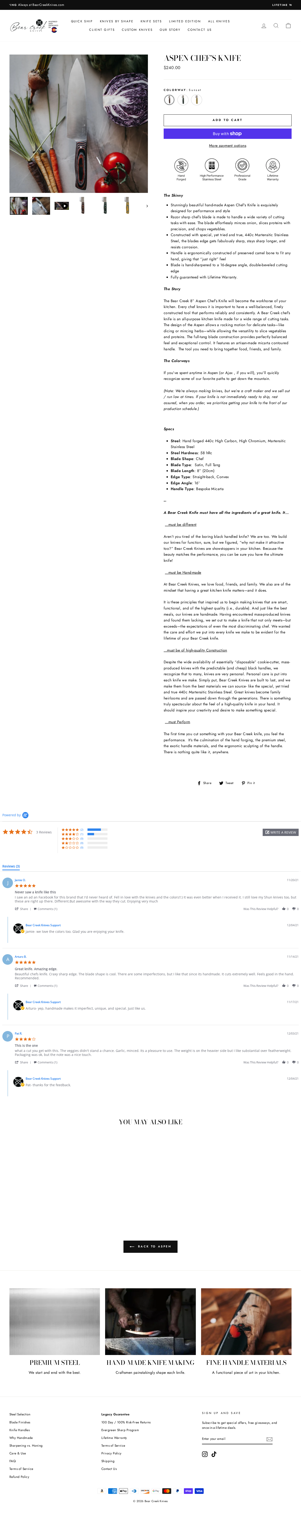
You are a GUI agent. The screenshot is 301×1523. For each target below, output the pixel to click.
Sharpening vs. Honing (26, 1445)
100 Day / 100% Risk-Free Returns (126, 1422)
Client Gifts (102, 29)
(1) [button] (81, 834)
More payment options (227, 145)
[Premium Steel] (54, 1321)
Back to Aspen (153, 1246)
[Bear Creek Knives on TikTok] (214, 1454)
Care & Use (17, 1453)
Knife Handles (19, 1430)
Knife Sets (151, 21)
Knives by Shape (117, 21)
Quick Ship (82, 21)
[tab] (11, 867)
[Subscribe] (269, 1439)
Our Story (170, 29)
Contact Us (200, 29)
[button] (281, 832)
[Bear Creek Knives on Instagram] (205, 1454)
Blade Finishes (19, 1422)
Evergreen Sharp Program (120, 1430)
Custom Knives (137, 29)
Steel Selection (19, 1414)
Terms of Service (21, 1468)
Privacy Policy (111, 1453)
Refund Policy (19, 1476)
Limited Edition (185, 21)
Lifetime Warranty (114, 1437)
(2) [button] (81, 829)
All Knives (219, 21)
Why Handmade (21, 1437)
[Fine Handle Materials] (246, 1321)
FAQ (12, 1461)
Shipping (108, 1461)
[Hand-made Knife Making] (150, 1321)
